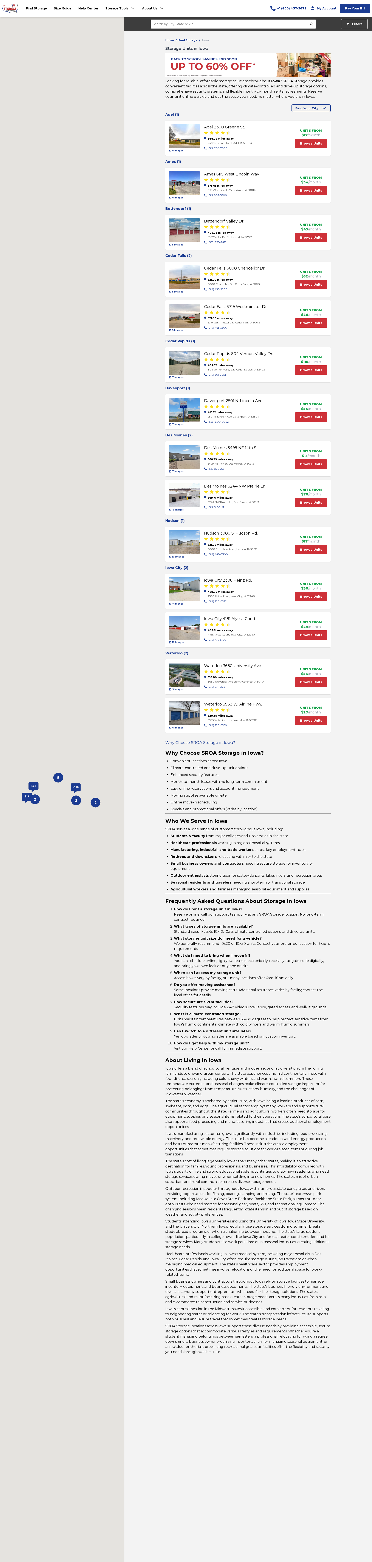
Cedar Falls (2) (178, 256)
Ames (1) (173, 162)
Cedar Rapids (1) (180, 341)
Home (169, 40)
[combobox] (231, 24)
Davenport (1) (177, 388)
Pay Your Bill (355, 8)
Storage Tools (116, 8)
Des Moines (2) (179, 435)
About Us (149, 8)
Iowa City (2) (176, 568)
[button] (58, 778)
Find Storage (187, 40)
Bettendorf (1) (178, 209)
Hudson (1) (175, 521)
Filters (356, 24)
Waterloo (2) (176, 653)
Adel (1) (172, 115)
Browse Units (311, 143)
